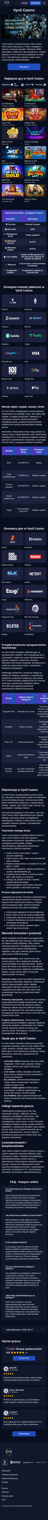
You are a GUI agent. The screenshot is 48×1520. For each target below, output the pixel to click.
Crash (28, 84)
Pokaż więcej (24, 1434)
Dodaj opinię (24, 1358)
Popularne (6, 84)
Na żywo (16, 84)
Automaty (39, 84)
